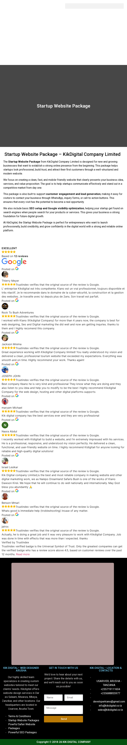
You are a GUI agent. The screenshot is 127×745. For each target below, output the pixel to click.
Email (67, 693)
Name (47, 693)
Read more (23, 554)
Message (49, 704)
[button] (94, 6)
